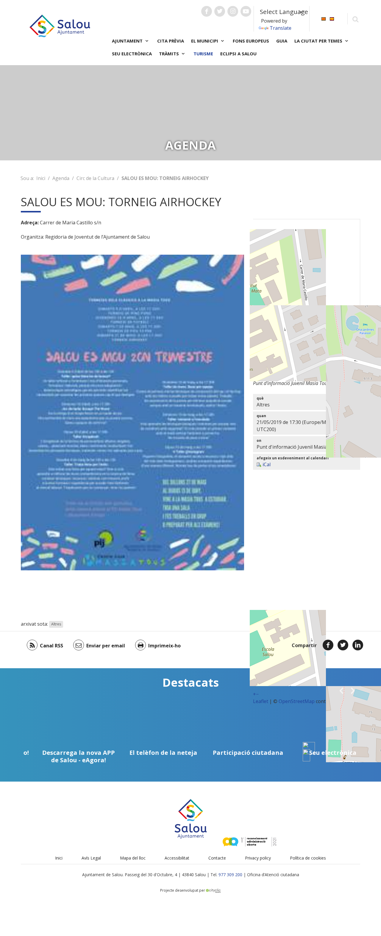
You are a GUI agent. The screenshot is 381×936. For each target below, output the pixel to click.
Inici (40, 178)
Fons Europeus (251, 41)
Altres (56, 624)
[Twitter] (343, 645)
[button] (341, 690)
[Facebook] (328, 645)
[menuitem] (323, 18)
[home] (60, 25)
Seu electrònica (132, 54)
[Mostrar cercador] (355, 19)
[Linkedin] (357, 645)
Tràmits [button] (169, 54)
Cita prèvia (170, 41)
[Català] (323, 18)
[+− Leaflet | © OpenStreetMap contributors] (306, 293)
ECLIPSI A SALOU (238, 54)
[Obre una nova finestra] (206, 11)
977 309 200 (230, 874)
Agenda (60, 178)
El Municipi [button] (205, 41)
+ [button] (254, 694)
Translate (280, 28)
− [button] (257, 694)
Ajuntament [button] (128, 41)
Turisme (203, 54)
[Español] (332, 18)
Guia (281, 41)
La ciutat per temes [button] (318, 41)
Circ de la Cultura (95, 178)
